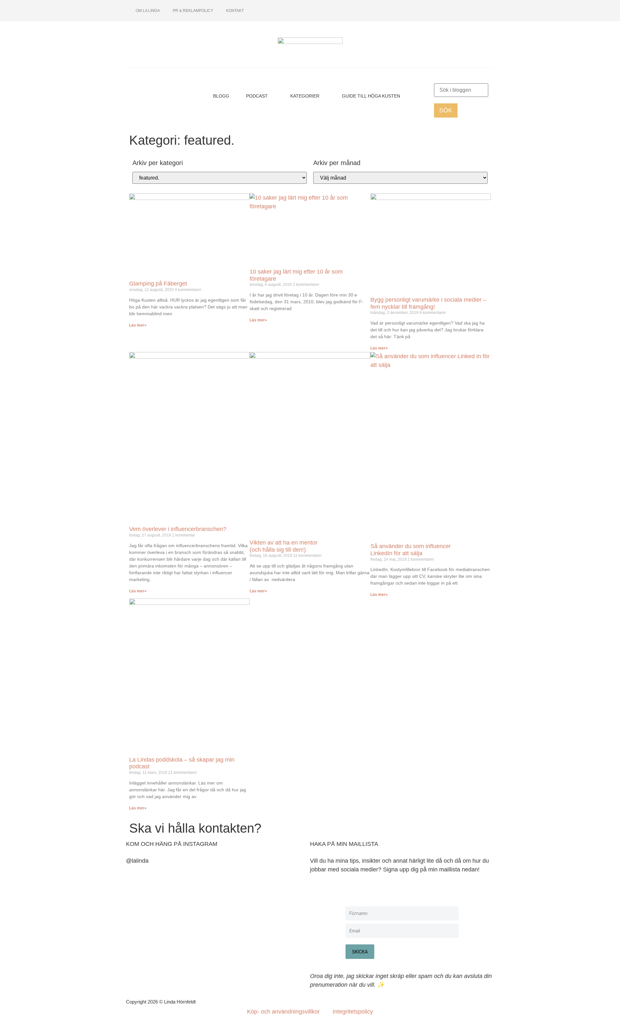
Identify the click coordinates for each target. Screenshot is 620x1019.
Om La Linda (148, 10)
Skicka (360, 951)
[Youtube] (456, 10)
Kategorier (304, 96)
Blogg (221, 96)
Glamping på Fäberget (158, 283)
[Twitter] (467, 10)
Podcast (257, 96)
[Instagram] (446, 10)
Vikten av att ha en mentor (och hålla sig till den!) (283, 546)
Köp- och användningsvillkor (283, 1011)
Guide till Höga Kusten (371, 96)
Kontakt (235, 10)
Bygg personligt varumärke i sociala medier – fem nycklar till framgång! (428, 303)
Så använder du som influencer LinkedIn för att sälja (410, 549)
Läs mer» (138, 325)
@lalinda (137, 861)
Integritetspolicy (353, 1011)
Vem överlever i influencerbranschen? (177, 529)
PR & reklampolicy (193, 10)
